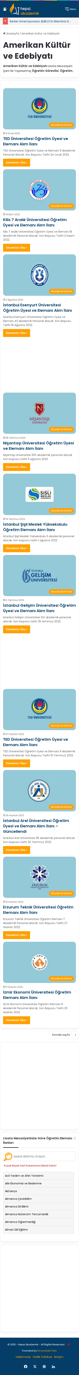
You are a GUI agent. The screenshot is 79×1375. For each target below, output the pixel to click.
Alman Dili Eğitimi (16, 1230)
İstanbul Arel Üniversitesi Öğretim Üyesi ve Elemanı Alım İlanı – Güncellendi (36, 826)
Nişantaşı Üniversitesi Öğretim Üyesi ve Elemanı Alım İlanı (38, 445)
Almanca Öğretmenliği (20, 1222)
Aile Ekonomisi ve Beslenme (23, 1183)
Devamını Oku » (16, 162)
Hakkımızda (23, 1357)
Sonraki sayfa (61, 1035)
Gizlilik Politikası (42, 1357)
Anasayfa (12, 33)
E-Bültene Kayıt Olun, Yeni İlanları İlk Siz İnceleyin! (42, 22)
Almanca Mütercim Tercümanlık (26, 1214)
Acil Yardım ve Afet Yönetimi (24, 1176)
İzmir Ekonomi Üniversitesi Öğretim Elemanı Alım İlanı (37, 995)
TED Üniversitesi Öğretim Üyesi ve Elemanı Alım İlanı (35, 141)
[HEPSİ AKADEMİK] (24, 9)
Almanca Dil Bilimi (16, 1206)
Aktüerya (11, 1191)
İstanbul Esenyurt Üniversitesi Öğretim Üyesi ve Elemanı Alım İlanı (37, 307)
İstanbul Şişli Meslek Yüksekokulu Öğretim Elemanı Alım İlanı (35, 527)
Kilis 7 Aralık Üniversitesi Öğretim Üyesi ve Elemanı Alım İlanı (35, 222)
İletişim (58, 1357)
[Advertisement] (39, 363)
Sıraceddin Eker (47, 1350)
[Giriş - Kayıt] (5, 10)
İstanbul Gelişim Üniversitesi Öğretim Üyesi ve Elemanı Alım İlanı (39, 608)
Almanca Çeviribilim (18, 1199)
